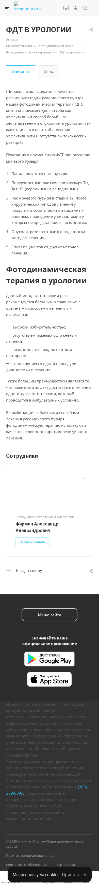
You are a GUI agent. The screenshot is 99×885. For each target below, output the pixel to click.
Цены (49, 71)
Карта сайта (65, 864)
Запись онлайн (32, 542)
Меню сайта (49, 614)
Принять (70, 874)
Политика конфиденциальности (31, 855)
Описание (21, 71)
